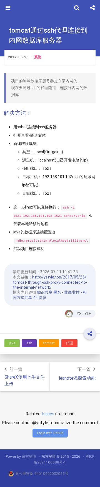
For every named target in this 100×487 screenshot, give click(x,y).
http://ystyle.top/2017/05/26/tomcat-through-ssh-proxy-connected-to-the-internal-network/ (50, 282)
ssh (29, 343)
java (12, 343)
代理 (69, 343)
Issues (48, 413)
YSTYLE (84, 313)
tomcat (49, 343)
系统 (37, 57)
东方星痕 (29, 456)
